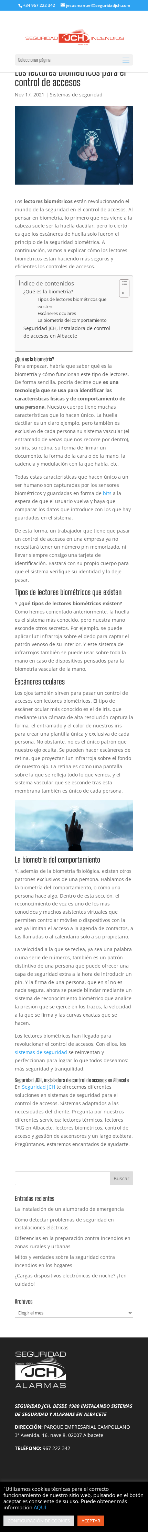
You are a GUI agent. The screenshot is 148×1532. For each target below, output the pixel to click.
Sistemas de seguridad (76, 94)
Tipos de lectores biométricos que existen (72, 302)
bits (107, 493)
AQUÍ (40, 1507)
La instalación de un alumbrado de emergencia (69, 1209)
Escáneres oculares (57, 313)
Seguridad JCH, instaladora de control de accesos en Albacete (66, 332)
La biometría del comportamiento (72, 320)
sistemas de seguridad (41, 1052)
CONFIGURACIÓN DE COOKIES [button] (39, 1521)
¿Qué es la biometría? (48, 291)
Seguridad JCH (38, 1087)
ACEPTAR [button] (91, 1521)
